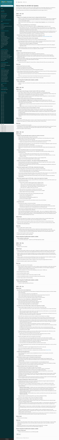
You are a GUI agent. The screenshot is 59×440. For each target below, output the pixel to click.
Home (2, 8)
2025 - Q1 (2, 102)
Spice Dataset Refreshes (4, 39)
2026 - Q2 (2, 95)
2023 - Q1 (2, 113)
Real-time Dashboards (4, 40)
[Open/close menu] (0, 24)
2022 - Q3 (2, 116)
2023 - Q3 (2, 110)
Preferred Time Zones (4, 36)
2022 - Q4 (2, 114)
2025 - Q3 (2, 99)
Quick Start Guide (3, 16)
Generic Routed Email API (4, 71)
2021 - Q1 (2, 124)
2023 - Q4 (2, 109)
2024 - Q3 (2, 105)
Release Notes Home (4, 92)
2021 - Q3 (2, 121)
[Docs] (16, 2)
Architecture (3, 33)
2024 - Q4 (2, 103)
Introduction (3, 32)
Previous (18, 434)
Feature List (2, 11)
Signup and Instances (4, 15)
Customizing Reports (4, 44)
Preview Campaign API (4, 74)
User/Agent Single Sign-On (5, 81)
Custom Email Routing (4, 78)
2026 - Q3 (2, 94)
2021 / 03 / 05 (4, 127)
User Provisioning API (4, 75)
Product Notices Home (4, 89)
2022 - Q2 (2, 117)
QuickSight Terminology (4, 43)
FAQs (2, 21)
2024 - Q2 (2, 106)
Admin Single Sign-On (4, 79)
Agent (2, 84)
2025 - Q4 (2, 98)
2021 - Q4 (2, 120)
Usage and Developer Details (47, 36)
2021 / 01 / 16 (4, 131)
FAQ (1, 47)
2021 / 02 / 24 (4, 128)
